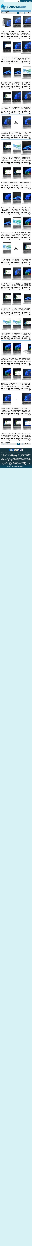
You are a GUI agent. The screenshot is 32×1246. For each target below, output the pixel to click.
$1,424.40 (17, 61)
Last (29, 13)
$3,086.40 (7, 61)
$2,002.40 (27, 87)
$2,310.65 (7, 212)
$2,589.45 (27, 338)
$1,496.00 (7, 413)
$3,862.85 (17, 388)
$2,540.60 (27, 313)
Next (26, 13)
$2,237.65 (7, 162)
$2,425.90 (17, 262)
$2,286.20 (17, 187)
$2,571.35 (27, 36)
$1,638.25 (7, 87)
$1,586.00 (7, 438)
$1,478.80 (27, 61)
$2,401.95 (7, 262)
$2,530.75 (17, 313)
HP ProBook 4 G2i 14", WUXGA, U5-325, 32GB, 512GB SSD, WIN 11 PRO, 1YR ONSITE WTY (6, 386)
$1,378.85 (7, 36)
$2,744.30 (27, 363)
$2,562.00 (7, 338)
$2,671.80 (17, 363)
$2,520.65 (7, 313)
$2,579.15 (17, 338)
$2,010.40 (7, 112)
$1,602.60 (17, 413)
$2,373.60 (27, 212)
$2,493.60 (17, 288)
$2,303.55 (27, 187)
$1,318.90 (27, 388)
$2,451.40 (27, 262)
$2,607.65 (7, 363)
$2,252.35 (27, 162)
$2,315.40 (17, 212)
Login (30, 1)
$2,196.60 (27, 137)
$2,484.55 (7, 288)
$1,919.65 (17, 87)
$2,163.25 (27, 112)
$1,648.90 (27, 438)
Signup (25, 1)
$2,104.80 (17, 112)
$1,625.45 (17, 438)
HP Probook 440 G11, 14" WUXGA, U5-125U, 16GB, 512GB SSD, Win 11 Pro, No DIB (26, 84)
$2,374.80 (7, 237)
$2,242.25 (17, 162)
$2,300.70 (17, 36)
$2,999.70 (7, 388)
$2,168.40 (17, 137)
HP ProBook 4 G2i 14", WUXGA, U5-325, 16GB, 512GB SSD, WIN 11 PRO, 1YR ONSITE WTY (26, 185)
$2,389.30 (27, 237)
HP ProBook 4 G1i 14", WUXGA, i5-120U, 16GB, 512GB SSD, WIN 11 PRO (5, 110)
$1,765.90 (27, 413)
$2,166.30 (7, 137)
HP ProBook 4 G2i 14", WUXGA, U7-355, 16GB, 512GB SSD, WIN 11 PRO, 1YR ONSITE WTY (6, 361)
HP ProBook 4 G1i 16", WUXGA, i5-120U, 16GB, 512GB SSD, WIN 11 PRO (16, 436)
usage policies (20, 466)
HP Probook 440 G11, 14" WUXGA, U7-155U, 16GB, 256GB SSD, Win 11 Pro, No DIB (5, 260)
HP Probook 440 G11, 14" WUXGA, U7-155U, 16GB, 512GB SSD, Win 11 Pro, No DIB (16, 160)
